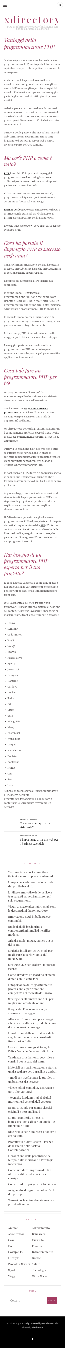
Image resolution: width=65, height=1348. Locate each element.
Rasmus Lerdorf (13, 209)
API (42, 525)
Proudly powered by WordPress (37, 1323)
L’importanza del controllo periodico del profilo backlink (31, 884)
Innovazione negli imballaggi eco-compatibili (30, 918)
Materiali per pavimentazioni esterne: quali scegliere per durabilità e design (32, 1069)
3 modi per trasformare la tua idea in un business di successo (31, 1079)
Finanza (37, 1246)
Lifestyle (13, 1258)
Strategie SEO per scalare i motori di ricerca (31, 967)
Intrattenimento (42, 1252)
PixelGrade (37, 1327)
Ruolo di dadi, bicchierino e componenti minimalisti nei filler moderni (29, 930)
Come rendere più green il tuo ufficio (32, 1184)
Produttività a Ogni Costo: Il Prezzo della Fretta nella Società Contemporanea (30, 1146)
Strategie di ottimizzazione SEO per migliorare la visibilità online (31, 1001)
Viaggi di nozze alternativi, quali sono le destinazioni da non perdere (32, 908)
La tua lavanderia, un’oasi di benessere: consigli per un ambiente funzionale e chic (31, 1121)
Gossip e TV (15, 1252)
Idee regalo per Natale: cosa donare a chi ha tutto (32, 1134)
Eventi (12, 1246)
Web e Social (40, 1276)
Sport (11, 1270)
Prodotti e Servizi (19, 1264)
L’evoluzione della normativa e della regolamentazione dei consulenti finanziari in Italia (31, 1037)
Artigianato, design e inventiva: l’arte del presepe (31, 1192)
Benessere (39, 1234)
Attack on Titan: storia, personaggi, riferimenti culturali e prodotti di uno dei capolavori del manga (32, 1023)
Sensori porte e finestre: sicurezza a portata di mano (31, 1202)
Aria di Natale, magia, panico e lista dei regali (30, 942)
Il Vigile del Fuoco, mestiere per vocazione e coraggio (28, 1011)
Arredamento (41, 1228)
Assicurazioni (16, 1234)
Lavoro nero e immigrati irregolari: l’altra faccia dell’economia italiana (30, 1049)
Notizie (36, 1258)
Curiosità (38, 1240)
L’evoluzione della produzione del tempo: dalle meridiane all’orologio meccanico (30, 1160)
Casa (11, 1240)
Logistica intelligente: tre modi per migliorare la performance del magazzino (30, 954)
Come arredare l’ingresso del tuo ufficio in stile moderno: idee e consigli (29, 1174)
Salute (36, 1264)
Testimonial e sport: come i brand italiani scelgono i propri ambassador (32, 874)
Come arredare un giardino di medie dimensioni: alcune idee (32, 977)
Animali (13, 1228)
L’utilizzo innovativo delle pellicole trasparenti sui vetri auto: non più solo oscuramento (30, 896)
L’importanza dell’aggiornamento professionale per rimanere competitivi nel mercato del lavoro (30, 989)
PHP (7, 173)
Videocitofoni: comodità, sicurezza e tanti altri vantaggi (31, 1089)
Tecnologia (39, 1270)
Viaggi (12, 1276)
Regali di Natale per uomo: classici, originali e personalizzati (30, 1109)
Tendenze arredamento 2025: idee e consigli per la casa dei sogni (31, 1059)
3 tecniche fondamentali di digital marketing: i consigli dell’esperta (29, 1099)
